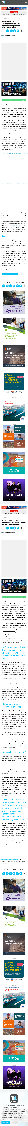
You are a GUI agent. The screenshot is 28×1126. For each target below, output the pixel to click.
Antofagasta (21, 273)
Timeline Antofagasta (10, 35)
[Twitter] (11, 30)
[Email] (17, 285)
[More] (21, 30)
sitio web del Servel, (16, 225)
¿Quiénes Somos (5, 1119)
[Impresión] (20, 285)
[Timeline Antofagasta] (2, 35)
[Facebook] (7, 30)
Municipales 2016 (5, 276)
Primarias (19, 276)
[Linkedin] (18, 30)
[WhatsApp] (14, 30)
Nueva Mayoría (13, 276)
